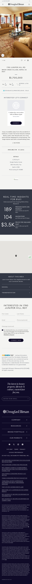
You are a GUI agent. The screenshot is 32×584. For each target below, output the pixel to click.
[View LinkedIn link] (22, 445)
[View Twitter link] (14, 445)
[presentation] (16, 32)
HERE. (6, 559)
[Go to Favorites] (29, 1)
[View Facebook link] (9, 445)
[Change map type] (29, 257)
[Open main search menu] (29, 4)
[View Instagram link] (18, 445)
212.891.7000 (22, 515)
